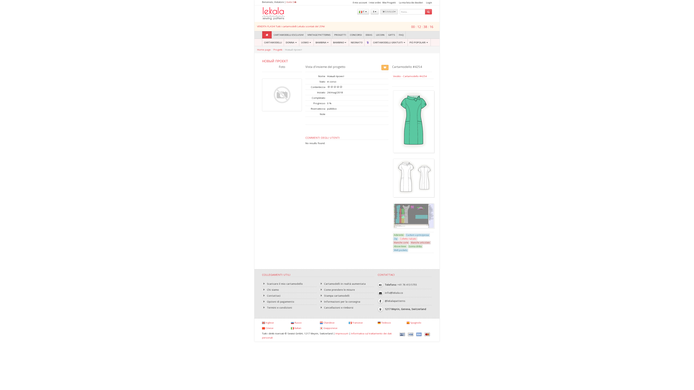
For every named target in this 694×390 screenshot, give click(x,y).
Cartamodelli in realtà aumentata (344, 283)
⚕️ (367, 42)
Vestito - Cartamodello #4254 (410, 76)
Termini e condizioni (279, 307)
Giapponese (330, 328)
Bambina (321, 42)
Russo (298, 322)
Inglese (269, 322)
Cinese (269, 328)
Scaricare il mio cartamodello (284, 283)
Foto (282, 67)
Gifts (391, 34)
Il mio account (360, 2)
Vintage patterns (319, 34)
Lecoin (380, 34)
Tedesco (386, 322)
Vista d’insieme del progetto (325, 67)
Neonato (357, 42)
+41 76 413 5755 (407, 284)
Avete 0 (290, 2)
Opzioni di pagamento (280, 301)
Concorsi (356, 34)
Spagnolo (415, 322)
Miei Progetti (389, 2)
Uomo (305, 42)
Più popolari (418, 42)
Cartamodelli (273, 42)
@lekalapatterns (395, 300)
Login (429, 2)
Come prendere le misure (339, 289)
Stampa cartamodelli (336, 295)
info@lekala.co (394, 292)
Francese (357, 322)
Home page (264, 49)
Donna (290, 42)
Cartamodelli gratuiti (388, 42)
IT (363, 11)
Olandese (329, 322)
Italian (297, 328)
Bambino (338, 42)
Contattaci (273, 295)
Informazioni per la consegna (341, 301)
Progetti (340, 34)
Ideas (369, 34)
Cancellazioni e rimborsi (338, 307)
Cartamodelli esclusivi (289, 34)
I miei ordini (375, 2)
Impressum (341, 333)
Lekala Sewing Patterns (280, 13)
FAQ (401, 34)
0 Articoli (389, 11)
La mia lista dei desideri (411, 2)
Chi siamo (272, 289)
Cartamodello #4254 (407, 67)
